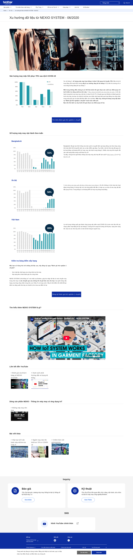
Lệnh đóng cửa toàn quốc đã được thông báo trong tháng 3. (82, 185)
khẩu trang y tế (111, 154)
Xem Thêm (88, 500)
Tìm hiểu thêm (84, 552)
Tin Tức (11, 10)
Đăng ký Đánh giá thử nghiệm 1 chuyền (66, 294)
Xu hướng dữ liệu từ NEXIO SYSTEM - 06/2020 (26, 10)
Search (128, 3)
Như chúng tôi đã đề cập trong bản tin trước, (102, 92)
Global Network (30, 547)
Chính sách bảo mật (66, 547)
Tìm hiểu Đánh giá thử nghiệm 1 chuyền (66, 120)
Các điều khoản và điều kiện (48, 547)
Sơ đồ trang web (96, 547)
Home (5, 10)
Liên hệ (84, 547)
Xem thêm (28, 500)
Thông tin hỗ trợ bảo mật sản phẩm (31, 540)
